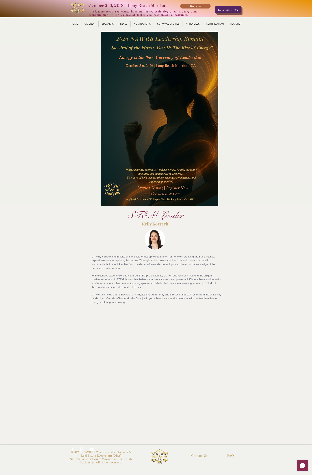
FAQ (230, 455)
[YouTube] (91, 449)
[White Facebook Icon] (72, 449)
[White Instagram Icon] (82, 449)
